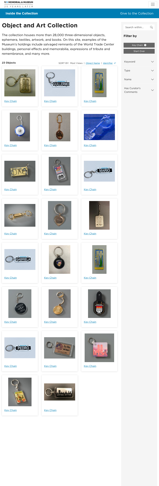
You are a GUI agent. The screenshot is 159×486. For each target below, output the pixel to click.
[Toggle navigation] (152, 4)
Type (127, 70)
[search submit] (151, 27)
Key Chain (10, 101)
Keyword (129, 61)
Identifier (108, 63)
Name (127, 79)
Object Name (93, 63)
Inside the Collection (22, 13)
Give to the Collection (136, 13)
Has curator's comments (132, 90)
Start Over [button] (139, 51)
